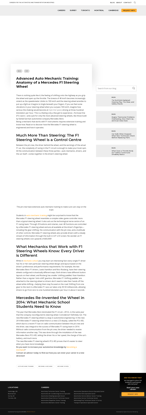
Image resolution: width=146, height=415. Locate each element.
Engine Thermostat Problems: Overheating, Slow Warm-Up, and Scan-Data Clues (123, 118)
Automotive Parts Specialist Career (84, 393)
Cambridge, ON (12, 391)
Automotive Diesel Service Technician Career (55, 398)
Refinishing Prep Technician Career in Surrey (88, 400)
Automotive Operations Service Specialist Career (89, 391)
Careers (61, 10)
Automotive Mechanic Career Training (53, 402)
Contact (128, 2)
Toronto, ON (12, 398)
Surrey (73, 10)
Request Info (129, 10)
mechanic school (30, 261)
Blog (112, 2)
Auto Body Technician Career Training (53, 391)
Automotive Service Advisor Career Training (87, 396)
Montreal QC (12, 393)
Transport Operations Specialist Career (86, 402)
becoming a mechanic (45, 366)
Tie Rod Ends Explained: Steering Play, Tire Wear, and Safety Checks (123, 102)
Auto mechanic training (26, 366)
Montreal (99, 10)
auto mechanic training (36, 215)
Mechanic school (63, 366)
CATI (26, 71)
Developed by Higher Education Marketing (127, 411)
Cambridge (113, 10)
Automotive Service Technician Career (86, 398)
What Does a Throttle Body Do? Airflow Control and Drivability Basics (122, 152)
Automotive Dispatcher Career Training (53, 400)
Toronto (85, 10)
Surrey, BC (11, 396)
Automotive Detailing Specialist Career (53, 396)
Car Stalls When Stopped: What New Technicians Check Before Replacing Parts (123, 135)
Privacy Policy (31, 411)
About (119, 2)
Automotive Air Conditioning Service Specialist (55, 393)
